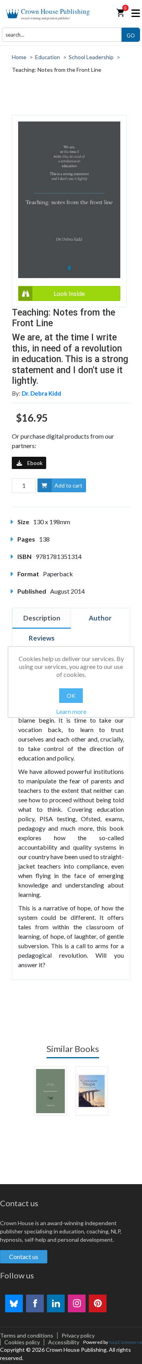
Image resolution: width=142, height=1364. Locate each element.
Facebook (35, 1303)
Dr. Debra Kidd (41, 393)
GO (131, 35)
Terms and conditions (26, 1335)
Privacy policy (78, 1335)
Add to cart (68, 485)
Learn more (71, 711)
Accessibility (63, 1342)
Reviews (41, 638)
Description (41, 618)
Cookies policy (22, 1342)
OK (71, 695)
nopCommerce (125, 1342)
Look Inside (69, 293)
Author (100, 618)
